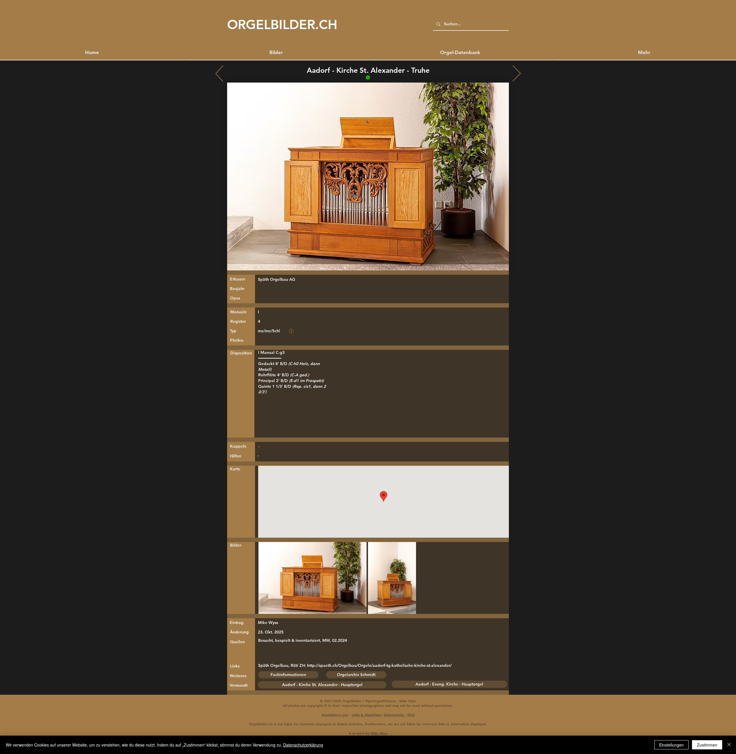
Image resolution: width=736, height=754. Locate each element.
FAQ (411, 714)
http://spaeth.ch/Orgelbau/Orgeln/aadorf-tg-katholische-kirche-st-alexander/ (379, 665)
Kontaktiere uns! (335, 714)
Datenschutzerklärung (303, 745)
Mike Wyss (379, 733)
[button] (644, 52)
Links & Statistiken (367, 714)
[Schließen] (729, 744)
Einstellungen (671, 745)
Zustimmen (707, 745)
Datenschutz (394, 714)
